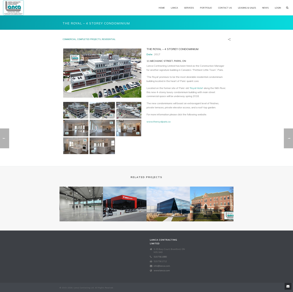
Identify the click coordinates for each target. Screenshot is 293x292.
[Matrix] (81, 198)
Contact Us (225, 7)
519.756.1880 (160, 256)
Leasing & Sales (247, 7)
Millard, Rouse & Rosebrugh (211, 213)
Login (278, 7)
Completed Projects (89, 39)
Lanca (174, 7)
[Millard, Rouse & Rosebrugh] (211, 198)
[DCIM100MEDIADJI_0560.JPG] (102, 73)
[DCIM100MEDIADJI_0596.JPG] (128, 110)
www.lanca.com (162, 270)
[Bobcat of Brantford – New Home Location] (124, 198)
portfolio (206, 7)
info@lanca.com (162, 266)
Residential (108, 39)
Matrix (81, 213)
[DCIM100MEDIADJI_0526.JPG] (75, 110)
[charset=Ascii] (75, 128)
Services (189, 7)
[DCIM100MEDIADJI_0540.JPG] (102, 110)
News (265, 7)
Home (162, 7)
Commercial (69, 39)
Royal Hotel (196, 88)
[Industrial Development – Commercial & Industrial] (168, 198)
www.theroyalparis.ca (158, 121)
